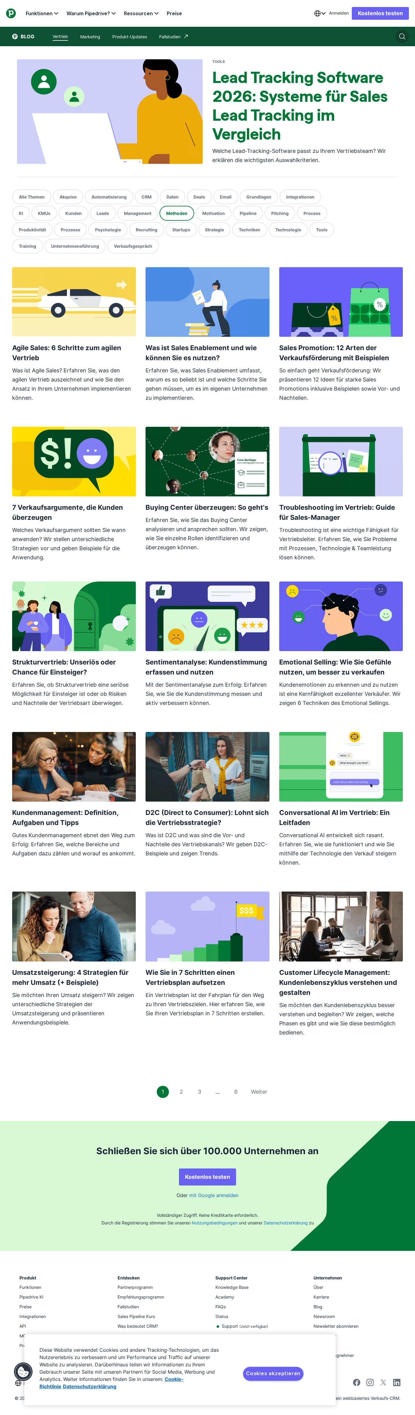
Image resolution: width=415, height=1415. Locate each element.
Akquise (68, 196)
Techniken (249, 229)
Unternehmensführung (75, 246)
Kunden (73, 213)
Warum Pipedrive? (88, 13)
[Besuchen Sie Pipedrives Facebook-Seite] (356, 1384)
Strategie (214, 229)
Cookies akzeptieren (273, 1373)
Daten (172, 196)
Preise (174, 13)
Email (226, 196)
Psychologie (108, 229)
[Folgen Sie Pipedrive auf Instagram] (370, 1384)
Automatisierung (109, 196)
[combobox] (320, 13)
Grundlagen (258, 196)
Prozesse (70, 229)
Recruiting (146, 229)
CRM (147, 196)
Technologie (288, 229)
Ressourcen (138, 13)
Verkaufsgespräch (133, 246)
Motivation (213, 213)
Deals (199, 196)
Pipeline (248, 213)
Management (137, 213)
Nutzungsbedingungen (215, 1222)
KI (21, 213)
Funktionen (39, 13)
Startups (181, 229)
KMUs (44, 213)
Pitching (280, 213)
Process (312, 213)
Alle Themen (32, 196)
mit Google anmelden (213, 1195)
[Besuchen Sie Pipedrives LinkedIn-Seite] (396, 1383)
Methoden (176, 213)
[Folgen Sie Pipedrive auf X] (383, 1384)
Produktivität (32, 229)
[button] (23, 1372)
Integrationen (300, 196)
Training (27, 246)
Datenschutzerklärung (286, 1222)
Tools (322, 229)
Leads (103, 213)
